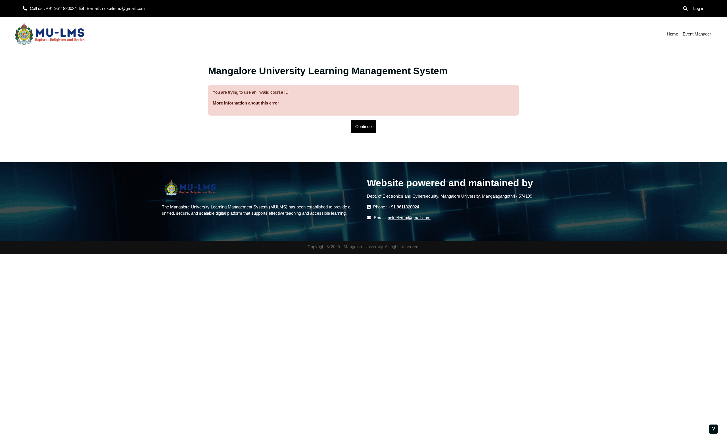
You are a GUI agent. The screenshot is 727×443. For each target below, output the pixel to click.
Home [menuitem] (672, 34)
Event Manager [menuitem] (697, 34)
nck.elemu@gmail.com (123, 8)
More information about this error (246, 103)
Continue (363, 126)
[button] (685, 8)
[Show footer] (713, 429)
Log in (698, 8)
